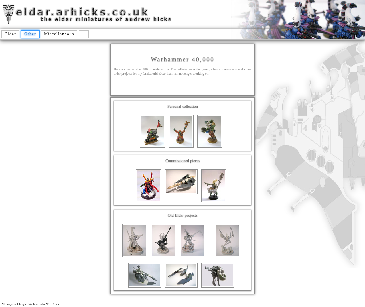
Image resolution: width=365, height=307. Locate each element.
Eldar (10, 34)
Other (30, 34)
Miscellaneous (59, 34)
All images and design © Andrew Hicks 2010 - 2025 (30, 304)
